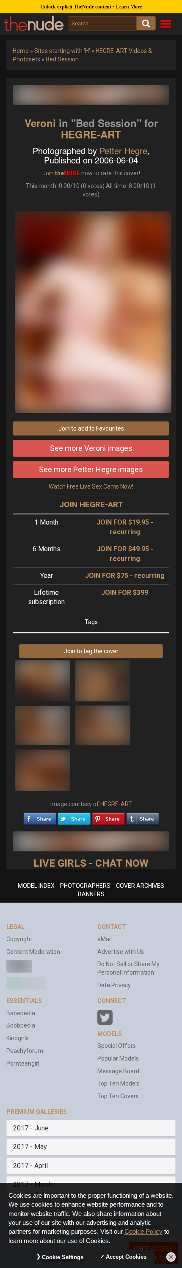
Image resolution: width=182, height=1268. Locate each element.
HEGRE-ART (91, 134)
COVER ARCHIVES (140, 885)
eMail (104, 939)
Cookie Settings (62, 1257)
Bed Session (62, 59)
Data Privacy (114, 985)
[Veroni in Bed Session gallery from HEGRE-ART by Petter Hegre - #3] (43, 724)
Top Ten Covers (118, 1096)
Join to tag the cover (91, 651)
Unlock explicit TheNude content (75, 7)
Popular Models (118, 1058)
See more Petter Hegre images (91, 469)
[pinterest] (108, 816)
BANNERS (91, 894)
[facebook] (39, 816)
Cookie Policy (143, 1231)
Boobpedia (20, 1025)
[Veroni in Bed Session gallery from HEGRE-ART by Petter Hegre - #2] (102, 680)
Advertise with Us (120, 951)
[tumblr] (142, 816)
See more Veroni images (91, 448)
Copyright (19, 939)
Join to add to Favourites (91, 428)
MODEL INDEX (36, 885)
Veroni (40, 123)
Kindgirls (17, 1038)
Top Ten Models (118, 1083)
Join (48, 173)
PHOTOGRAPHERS (85, 885)
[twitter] (74, 816)
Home (21, 50)
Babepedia (20, 1013)
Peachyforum (24, 1050)
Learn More (129, 7)
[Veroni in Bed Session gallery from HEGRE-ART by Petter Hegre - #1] (43, 680)
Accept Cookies (126, 1257)
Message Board (118, 1071)
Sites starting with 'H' (62, 50)
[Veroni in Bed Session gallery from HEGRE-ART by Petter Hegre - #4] (102, 724)
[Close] (171, 1257)
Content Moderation (33, 951)
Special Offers (116, 1045)
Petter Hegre (123, 150)
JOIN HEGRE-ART (91, 504)
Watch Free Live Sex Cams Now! (91, 486)
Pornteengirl (22, 1063)
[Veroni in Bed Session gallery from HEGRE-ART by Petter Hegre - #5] (42, 769)
